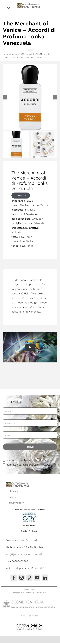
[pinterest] (29, 578)
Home (5, 54)
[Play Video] (30, 347)
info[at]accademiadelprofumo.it (24, 554)
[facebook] (13, 578)
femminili (30, 54)
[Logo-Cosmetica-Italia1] (29, 599)
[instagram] (21, 578)
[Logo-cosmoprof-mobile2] (29, 623)
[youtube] (37, 578)
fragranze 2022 (17, 54)
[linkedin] (45, 578)
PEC (41, 568)
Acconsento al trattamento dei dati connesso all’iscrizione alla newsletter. (29, 462)
